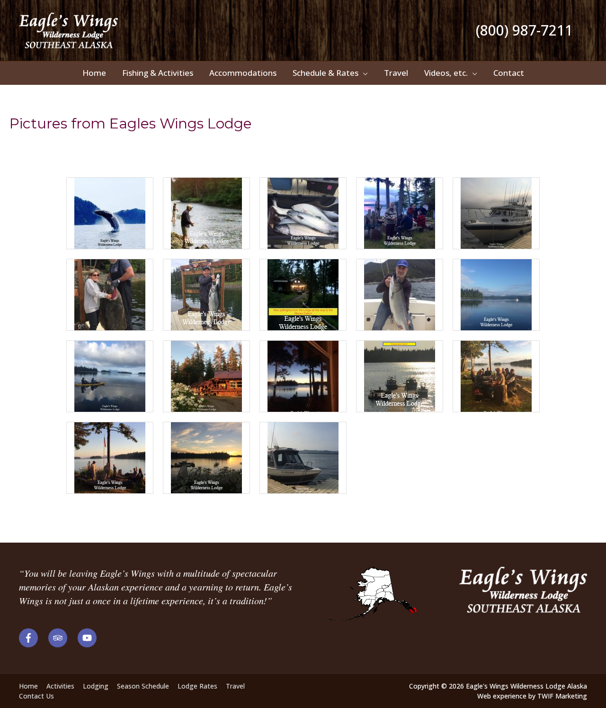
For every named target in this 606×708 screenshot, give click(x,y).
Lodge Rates (197, 685)
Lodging (95, 685)
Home (28, 685)
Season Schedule (143, 685)
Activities (60, 685)
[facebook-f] (32, 637)
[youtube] (88, 637)
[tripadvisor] (62, 637)
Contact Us (36, 695)
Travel (235, 685)
